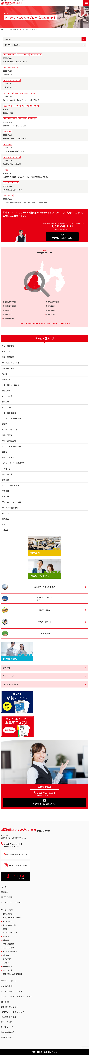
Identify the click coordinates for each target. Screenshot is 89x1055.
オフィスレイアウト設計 (11, 418)
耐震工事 (5, 519)
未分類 (4, 374)
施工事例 (5, 1001)
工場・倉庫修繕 (8, 944)
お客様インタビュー (9, 1006)
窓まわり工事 (7, 474)
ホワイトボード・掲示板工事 (13, 463)
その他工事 (6, 468)
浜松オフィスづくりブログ (44, 587)
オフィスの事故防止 (10, 413)
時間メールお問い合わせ (62, 238)
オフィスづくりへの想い (44, 598)
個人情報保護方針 (8, 1032)
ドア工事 (5, 496)
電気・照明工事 (8, 357)
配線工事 (5, 940)
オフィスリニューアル (10, 362)
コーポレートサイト (11, 684)
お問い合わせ (7, 1037)
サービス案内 (7, 909)
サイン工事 (6, 351)
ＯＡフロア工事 (8, 368)
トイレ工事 (6, 524)
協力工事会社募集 (8, 1016)
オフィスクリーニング (10, 385)
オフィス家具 (7, 396)
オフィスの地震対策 (10, 507)
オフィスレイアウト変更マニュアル (16, 996)
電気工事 (5, 955)
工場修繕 (5, 491)
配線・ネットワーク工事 (11, 502)
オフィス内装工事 (9, 440)
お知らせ (5, 513)
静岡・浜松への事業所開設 (12, 974)
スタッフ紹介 (7, 1022)
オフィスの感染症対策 (10, 485)
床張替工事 (6, 379)
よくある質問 (44, 633)
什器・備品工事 (8, 966)
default (5, 530)
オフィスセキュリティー (11, 446)
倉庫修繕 (5, 479)
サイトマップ (8, 676)
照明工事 (5, 936)
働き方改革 (6, 390)
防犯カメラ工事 (8, 457)
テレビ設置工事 (8, 346)
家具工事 (5, 401)
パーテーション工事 (10, 429)
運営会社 (6, 668)
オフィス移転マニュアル (11, 991)
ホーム (4, 887)
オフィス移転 (7, 407)
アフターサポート (44, 622)
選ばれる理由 (44, 610)
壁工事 (4, 424)
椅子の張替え (7, 435)
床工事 (4, 452)
